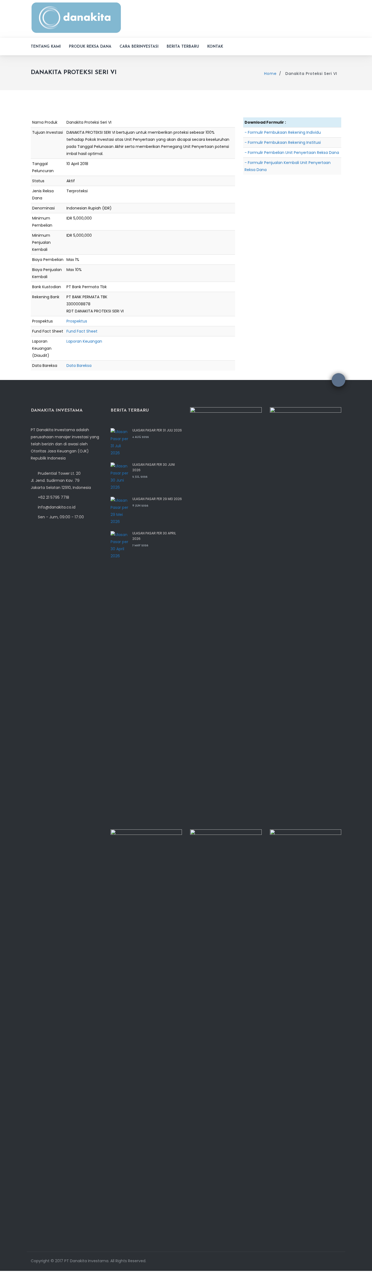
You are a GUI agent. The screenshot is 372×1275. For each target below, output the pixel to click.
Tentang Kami (46, 47)
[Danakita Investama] (76, 18)
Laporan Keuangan (84, 341)
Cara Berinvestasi (139, 47)
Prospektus (76, 321)
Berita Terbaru (183, 47)
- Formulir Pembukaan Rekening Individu (283, 132)
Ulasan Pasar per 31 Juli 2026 (157, 430)
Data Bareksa (79, 365)
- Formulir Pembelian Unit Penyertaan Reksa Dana (292, 152)
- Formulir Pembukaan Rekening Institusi (283, 142)
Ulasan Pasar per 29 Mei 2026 (157, 499)
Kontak (215, 47)
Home (270, 73)
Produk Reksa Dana (90, 47)
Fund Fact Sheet (81, 331)
